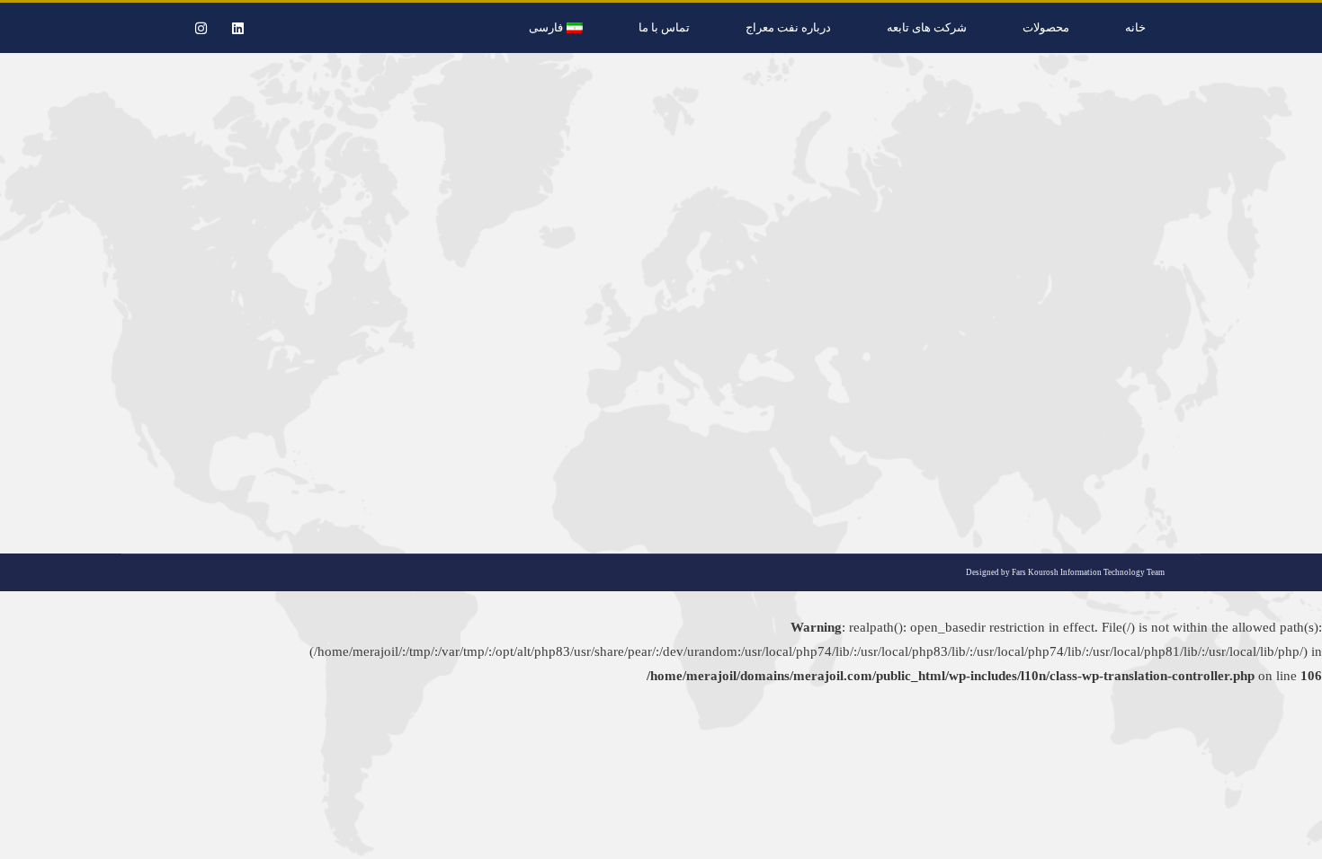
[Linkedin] (237, 27)
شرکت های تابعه (927, 27)
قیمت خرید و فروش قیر (1124, 405)
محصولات (1046, 27)
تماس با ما (664, 27)
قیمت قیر (1142, 373)
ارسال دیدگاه (912, 405)
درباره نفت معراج (788, 27)
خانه (1135, 27)
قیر (1173, 405)
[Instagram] (200, 27)
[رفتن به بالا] (1295, 832)
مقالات (1067, 405)
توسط (1016, 405)
